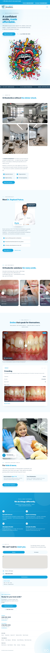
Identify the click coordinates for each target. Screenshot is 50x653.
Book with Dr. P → (8, 250)
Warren (13, 552)
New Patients (10, 644)
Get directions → (25, 577)
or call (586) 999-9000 (25, 34)
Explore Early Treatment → (10, 484)
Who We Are (3, 644)
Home (2, 635)
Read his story (18, 250)
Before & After (19, 635)
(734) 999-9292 (6, 625)
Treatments (7, 635)
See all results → (7, 403)
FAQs (15, 644)
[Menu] (47, 7)
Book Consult (25, 635)
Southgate (36, 552)
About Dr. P (12, 635)
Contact (18, 644)
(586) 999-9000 (9, 573)
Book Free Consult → (9, 34)
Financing (23, 644)
